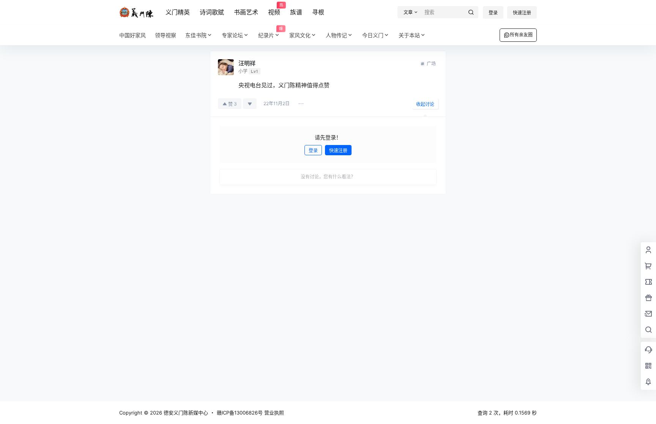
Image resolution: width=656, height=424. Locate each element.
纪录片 (270, 32)
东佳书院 (196, 35)
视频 (274, 9)
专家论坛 (232, 35)
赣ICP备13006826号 (240, 413)
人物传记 (336, 35)
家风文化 (300, 35)
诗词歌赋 (212, 12)
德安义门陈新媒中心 (185, 413)
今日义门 (372, 35)
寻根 (318, 12)
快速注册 (522, 13)
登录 (493, 13)
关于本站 (409, 35)
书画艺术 (246, 12)
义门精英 (178, 12)
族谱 (296, 12)
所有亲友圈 (521, 35)
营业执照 (274, 413)
